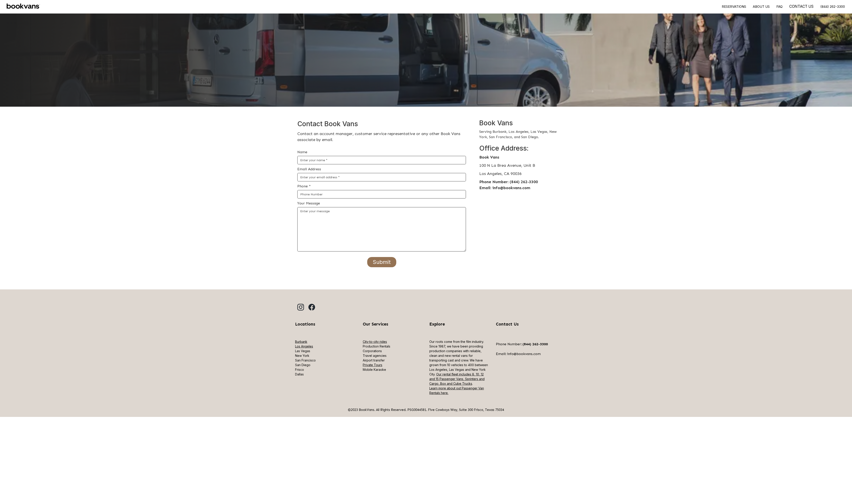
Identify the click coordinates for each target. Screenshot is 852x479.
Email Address (309, 169)
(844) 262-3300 (832, 6)
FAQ (779, 6)
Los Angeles (304, 346)
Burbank (301, 342)
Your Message (308, 203)
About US (761, 6)
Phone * (304, 186)
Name (302, 152)
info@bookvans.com (524, 354)
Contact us (801, 6)
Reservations (734, 6)
